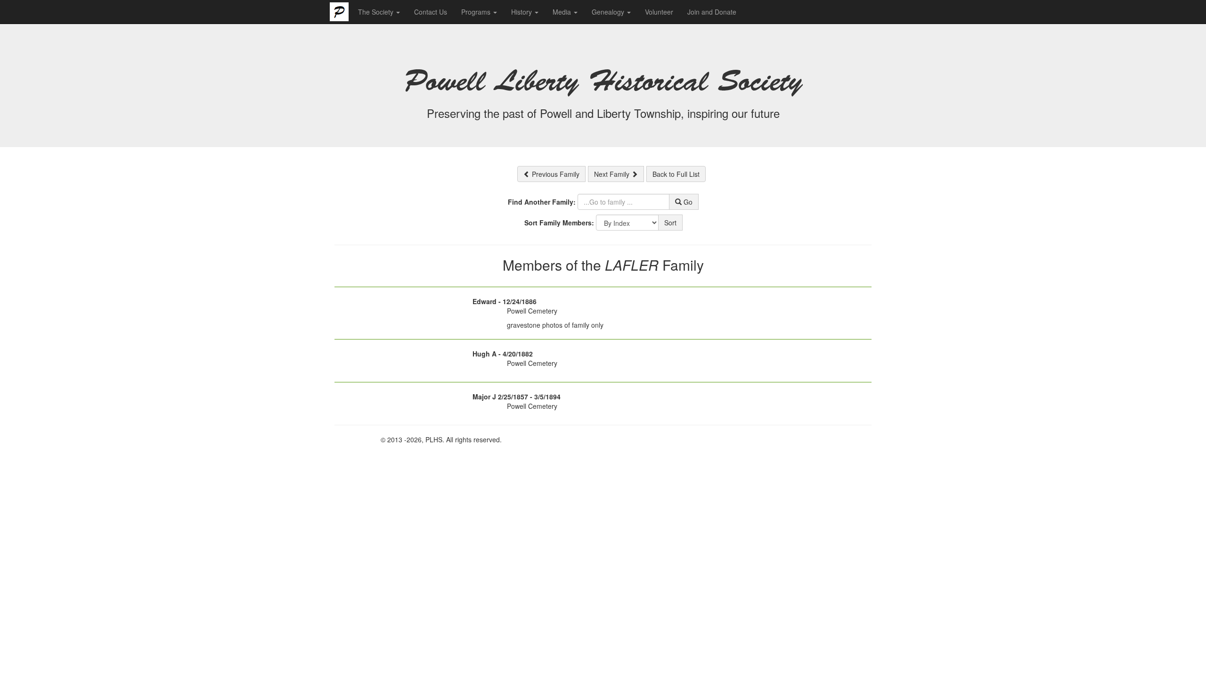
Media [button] (563, 12)
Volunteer (659, 12)
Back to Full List (676, 174)
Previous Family (554, 174)
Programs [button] (476, 12)
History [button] (522, 12)
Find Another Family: (542, 202)
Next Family (612, 174)
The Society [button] (376, 12)
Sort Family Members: (559, 222)
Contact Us (430, 12)
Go (687, 202)
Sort (670, 222)
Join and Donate (711, 12)
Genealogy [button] (609, 12)
